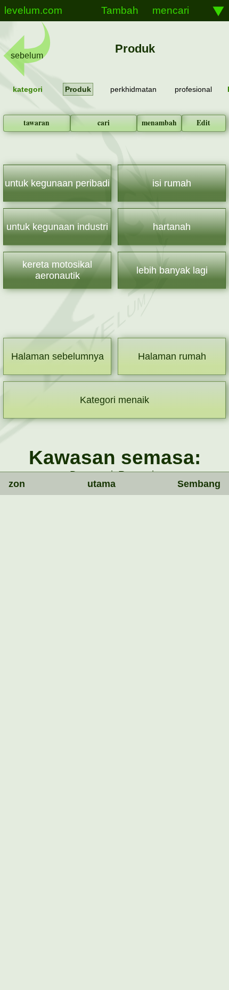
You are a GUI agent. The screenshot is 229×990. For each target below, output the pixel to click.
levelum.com (33, 10)
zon (17, 484)
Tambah (119, 10)
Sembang (198, 484)
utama (101, 484)
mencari (170, 10)
